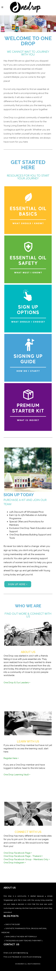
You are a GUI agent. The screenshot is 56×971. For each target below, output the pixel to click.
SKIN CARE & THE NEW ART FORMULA (21, 937)
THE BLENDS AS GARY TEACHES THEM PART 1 (24, 941)
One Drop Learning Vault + (17, 774)
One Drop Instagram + (15, 862)
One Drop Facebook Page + (18, 853)
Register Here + (11, 758)
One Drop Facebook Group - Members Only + (27, 859)
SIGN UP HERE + (17, 584)
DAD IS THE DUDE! (12, 924)
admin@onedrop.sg (20, 953)
